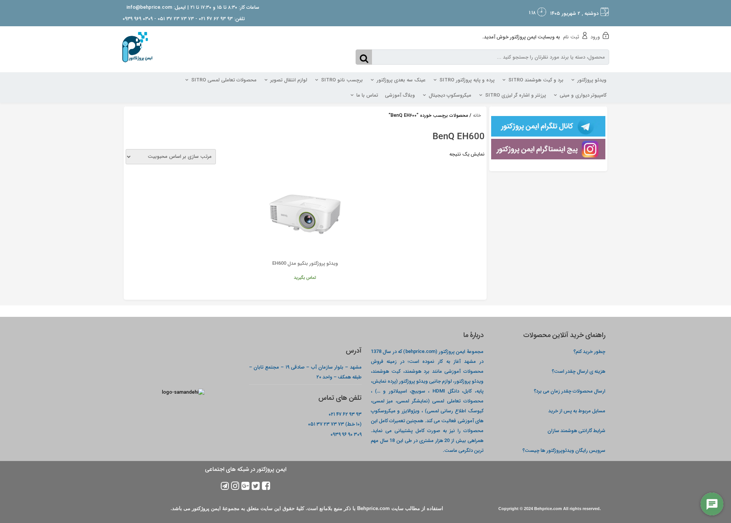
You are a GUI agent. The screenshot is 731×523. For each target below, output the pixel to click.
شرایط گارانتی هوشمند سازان (576, 430)
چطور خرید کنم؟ (589, 351)
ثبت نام (571, 37)
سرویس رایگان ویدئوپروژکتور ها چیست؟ (563, 450)
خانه (477, 115)
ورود (595, 37)
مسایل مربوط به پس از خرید (576, 410)
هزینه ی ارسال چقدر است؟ (578, 371)
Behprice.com (548, 508)
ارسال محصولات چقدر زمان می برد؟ (569, 391)
